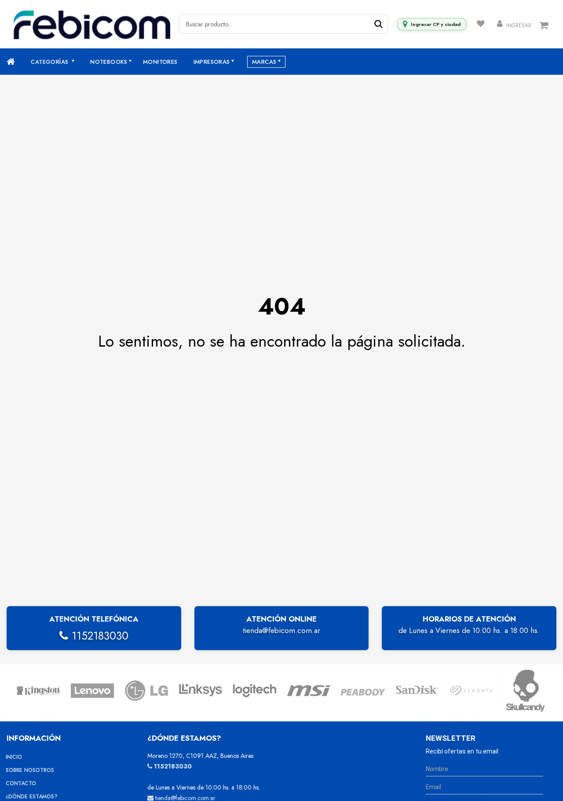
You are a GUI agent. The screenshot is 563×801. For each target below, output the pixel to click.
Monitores (160, 62)
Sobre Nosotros (30, 770)
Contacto (21, 783)
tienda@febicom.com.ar (281, 630)
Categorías (50, 62)
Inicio (14, 757)
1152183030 (98, 636)
